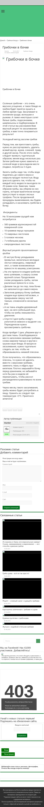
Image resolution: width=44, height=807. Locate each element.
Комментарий (7, 464)
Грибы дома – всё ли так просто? (16, 573)
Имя (4, 485)
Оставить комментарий (12, 52)
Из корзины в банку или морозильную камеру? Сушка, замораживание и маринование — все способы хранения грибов (21, 544)
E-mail (5, 492)
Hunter (7, 51)
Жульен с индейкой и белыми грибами (18, 627)
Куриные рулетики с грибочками (16, 618)
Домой (2, 40)
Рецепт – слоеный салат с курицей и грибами (21, 601)
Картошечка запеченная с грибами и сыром (20, 610)
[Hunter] (7, 429)
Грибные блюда (12, 40)
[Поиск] (38, 641)
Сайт (4, 499)
